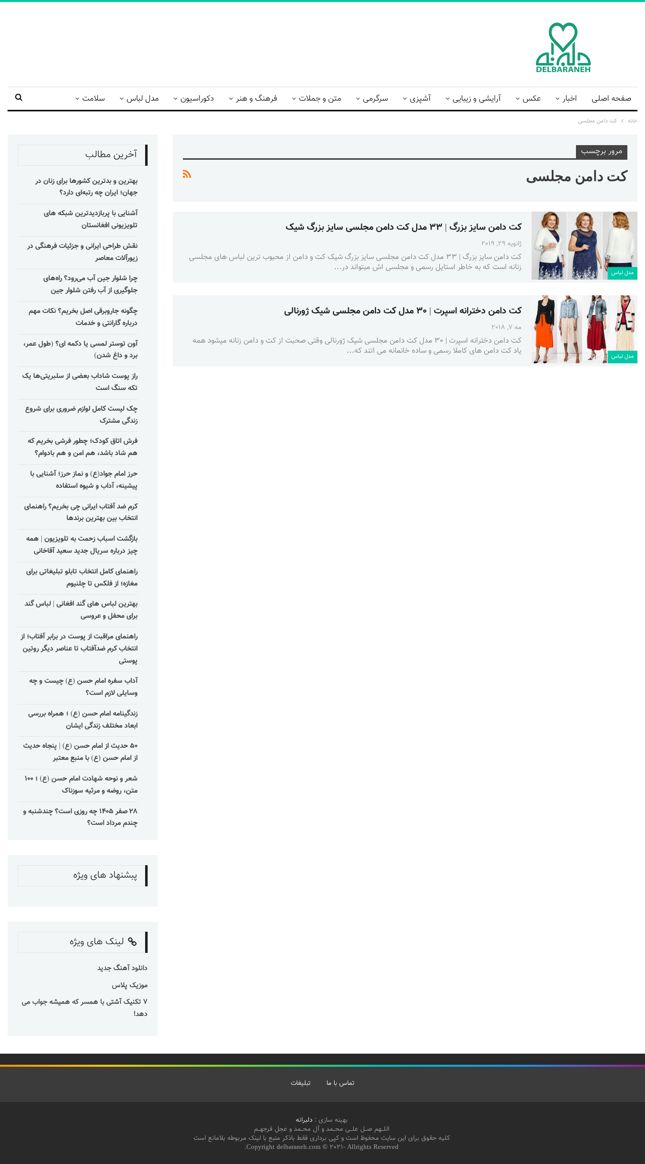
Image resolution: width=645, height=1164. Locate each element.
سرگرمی (375, 99)
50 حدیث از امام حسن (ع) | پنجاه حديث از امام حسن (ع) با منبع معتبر (80, 752)
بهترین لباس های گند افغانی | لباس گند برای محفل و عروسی (81, 610)
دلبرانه (304, 1120)
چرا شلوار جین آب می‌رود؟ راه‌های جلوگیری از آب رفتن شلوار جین (90, 284)
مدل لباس (142, 99)
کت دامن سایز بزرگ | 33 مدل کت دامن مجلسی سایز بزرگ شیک (404, 228)
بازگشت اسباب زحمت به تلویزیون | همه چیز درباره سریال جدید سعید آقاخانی (82, 545)
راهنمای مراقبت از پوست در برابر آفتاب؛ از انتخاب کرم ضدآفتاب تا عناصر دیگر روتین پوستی (79, 649)
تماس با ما (340, 1083)
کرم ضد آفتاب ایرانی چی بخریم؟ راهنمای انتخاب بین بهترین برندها (81, 513)
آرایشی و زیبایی (477, 99)
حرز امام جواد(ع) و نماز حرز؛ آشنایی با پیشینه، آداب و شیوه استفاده (84, 480)
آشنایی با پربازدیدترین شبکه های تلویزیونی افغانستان (91, 219)
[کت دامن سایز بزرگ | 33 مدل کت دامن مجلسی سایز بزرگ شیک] (584, 245)
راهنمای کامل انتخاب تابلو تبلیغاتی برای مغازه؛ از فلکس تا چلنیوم (82, 578)
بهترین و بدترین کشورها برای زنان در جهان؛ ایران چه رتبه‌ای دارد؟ (86, 187)
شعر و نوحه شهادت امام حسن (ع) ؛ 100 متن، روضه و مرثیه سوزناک (81, 785)
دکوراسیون (197, 99)
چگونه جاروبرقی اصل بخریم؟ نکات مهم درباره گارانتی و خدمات (83, 317)
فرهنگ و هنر (256, 99)
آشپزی (420, 99)
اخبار (569, 99)
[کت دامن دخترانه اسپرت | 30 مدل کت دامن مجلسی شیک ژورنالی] (584, 329)
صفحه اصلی (611, 99)
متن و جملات (320, 99)
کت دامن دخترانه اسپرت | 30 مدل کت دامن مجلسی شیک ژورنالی (403, 311)
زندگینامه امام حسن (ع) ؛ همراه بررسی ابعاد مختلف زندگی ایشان (83, 720)
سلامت (93, 99)
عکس (532, 99)
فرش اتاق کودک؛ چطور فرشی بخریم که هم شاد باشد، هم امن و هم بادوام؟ (83, 447)
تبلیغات (300, 1083)
